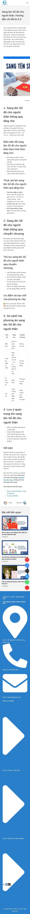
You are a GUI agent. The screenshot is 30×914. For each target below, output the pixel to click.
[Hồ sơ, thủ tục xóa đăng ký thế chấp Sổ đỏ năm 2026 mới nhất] (15, 523)
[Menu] (27, 3)
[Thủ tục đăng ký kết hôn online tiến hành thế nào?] (15, 572)
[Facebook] (6, 884)
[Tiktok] (9, 884)
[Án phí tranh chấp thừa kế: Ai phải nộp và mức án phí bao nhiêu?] (15, 547)
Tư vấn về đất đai (12, 495)
